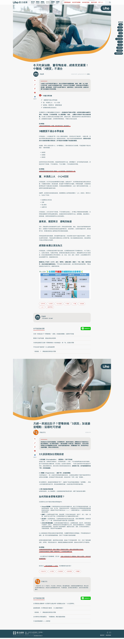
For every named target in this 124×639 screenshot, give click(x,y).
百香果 (120, 30)
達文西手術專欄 (68, 2)
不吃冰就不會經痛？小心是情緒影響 (44, 347)
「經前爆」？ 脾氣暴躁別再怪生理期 (44, 351)
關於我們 (102, 635)
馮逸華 (42, 74)
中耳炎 (120, 42)
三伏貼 (120, 36)
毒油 (121, 24)
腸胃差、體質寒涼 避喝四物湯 (52, 105)
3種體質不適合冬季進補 (50, 100)
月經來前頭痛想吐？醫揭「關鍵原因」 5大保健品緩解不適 (55, 551)
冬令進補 (59, 304)
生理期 (51, 304)
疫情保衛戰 (105, 2)
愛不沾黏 (92, 2)
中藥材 (67, 304)
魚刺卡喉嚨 (119, 39)
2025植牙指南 (77, 2)
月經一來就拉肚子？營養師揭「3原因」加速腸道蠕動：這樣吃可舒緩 (53, 334)
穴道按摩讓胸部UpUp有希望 (41, 621)
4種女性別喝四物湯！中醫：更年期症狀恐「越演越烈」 (54, 126)
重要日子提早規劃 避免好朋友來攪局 (44, 338)
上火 (42, 307)
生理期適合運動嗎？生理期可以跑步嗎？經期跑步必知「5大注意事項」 (54, 604)
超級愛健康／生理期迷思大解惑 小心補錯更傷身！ (48, 608)
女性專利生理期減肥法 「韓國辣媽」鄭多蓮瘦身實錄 (49, 617)
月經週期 (60, 571)
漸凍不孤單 (85, 2)
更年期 (43, 304)
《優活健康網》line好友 (51, 566)
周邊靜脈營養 (119, 53)
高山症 (120, 44)
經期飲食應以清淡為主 (49, 108)
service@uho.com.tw (35, 634)
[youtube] (110, 633)
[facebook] (107, 633)
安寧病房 (120, 50)
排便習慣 (69, 571)
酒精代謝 (120, 47)
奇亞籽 (120, 27)
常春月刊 (42, 432)
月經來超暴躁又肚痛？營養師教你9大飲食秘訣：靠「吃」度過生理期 (53, 343)
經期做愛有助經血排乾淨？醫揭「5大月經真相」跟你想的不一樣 (57, 171)
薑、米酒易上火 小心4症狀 (51, 103)
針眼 (121, 33)
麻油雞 (82, 304)
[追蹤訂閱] (34, 96)
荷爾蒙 (78, 571)
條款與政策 (108, 635)
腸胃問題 (50, 307)
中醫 (75, 304)
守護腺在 (98, 2)
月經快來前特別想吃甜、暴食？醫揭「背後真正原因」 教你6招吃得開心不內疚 (61, 549)
